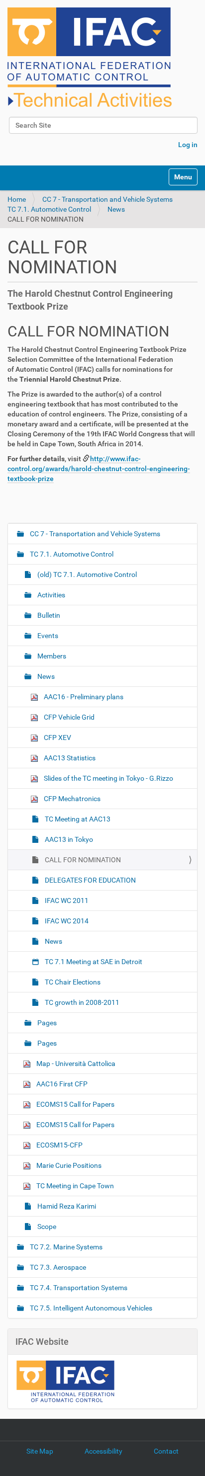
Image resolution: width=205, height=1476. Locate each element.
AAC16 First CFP (61, 1084)
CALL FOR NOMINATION (82, 860)
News (116, 209)
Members (51, 656)
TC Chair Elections (72, 982)
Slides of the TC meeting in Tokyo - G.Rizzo (107, 778)
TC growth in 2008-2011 (81, 1002)
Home (16, 199)
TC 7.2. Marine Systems (65, 1247)
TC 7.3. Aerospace (57, 1267)
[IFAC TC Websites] (89, 57)
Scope (46, 1226)
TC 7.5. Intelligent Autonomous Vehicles (90, 1308)
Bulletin (48, 615)
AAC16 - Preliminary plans (82, 697)
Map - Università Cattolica (75, 1063)
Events (47, 636)
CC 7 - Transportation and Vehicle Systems (107, 199)
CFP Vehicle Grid (68, 717)
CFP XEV (56, 737)
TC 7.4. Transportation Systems (77, 1288)
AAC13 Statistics (69, 758)
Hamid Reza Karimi (66, 1206)
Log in (188, 145)
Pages (46, 1023)
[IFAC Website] (65, 1381)
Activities (50, 595)
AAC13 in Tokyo (68, 839)
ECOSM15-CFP (59, 1145)
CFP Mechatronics (71, 799)
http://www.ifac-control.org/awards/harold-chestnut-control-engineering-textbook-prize (98, 469)
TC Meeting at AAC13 (76, 819)
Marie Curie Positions (68, 1165)
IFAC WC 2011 (66, 900)
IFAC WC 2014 (66, 921)
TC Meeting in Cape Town (74, 1186)
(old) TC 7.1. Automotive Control (86, 574)
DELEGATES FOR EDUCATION (89, 880)
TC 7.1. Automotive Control (49, 209)
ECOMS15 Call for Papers (74, 1104)
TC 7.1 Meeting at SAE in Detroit (92, 962)
